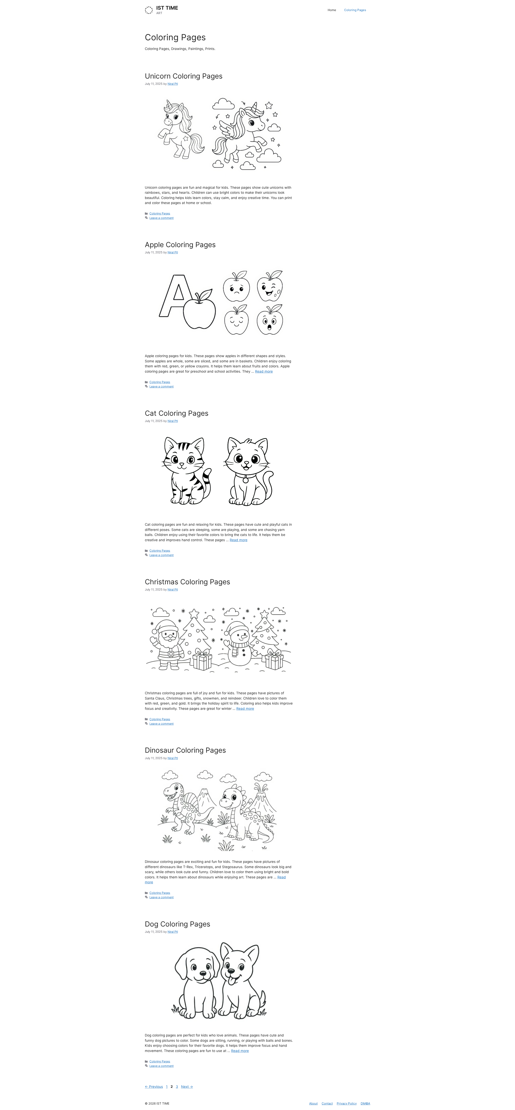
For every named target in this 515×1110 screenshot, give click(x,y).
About (313, 1103)
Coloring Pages (355, 10)
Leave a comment (161, 218)
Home (332, 10)
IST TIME (167, 8)
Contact (327, 1103)
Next (187, 1087)
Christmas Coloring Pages (187, 581)
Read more (264, 371)
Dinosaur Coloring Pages (185, 750)
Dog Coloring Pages (177, 924)
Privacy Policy (347, 1103)
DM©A (365, 1103)
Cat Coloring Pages (176, 413)
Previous (154, 1087)
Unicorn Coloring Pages (183, 76)
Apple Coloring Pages (180, 244)
